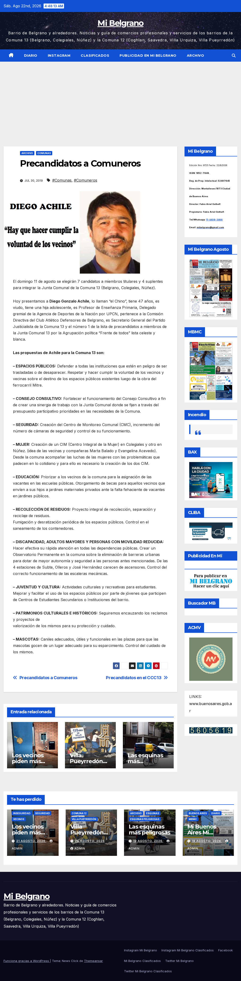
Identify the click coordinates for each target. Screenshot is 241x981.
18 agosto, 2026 (207, 841)
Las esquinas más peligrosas (149, 829)
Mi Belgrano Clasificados (142, 961)
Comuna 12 (79, 813)
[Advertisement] (120, 97)
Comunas (44, 153)
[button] (234, 55)
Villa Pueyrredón (84, 819)
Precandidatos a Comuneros (48, 677)
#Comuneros (85, 180)
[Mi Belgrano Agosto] (211, 288)
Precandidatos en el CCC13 (133, 677)
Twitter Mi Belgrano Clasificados (148, 971)
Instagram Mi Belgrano (140, 950)
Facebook (225, 950)
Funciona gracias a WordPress (27, 961)
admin (79, 848)
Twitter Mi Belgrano (179, 961)
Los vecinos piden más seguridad (28, 761)
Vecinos (18, 819)
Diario (30, 55)
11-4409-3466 (214, 219)
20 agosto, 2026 (90, 841)
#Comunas (62, 180)
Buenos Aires (198, 813)
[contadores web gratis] (211, 730)
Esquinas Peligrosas (144, 819)
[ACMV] (211, 658)
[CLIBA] (211, 531)
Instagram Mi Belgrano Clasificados (187, 950)
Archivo (195, 55)
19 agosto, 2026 (148, 841)
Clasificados (95, 55)
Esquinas (152, 813)
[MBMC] (211, 370)
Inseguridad (22, 813)
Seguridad (42, 813)
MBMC (193, 819)
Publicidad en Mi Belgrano (148, 55)
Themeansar (93, 961)
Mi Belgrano (120, 23)
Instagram (59, 55)
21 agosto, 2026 (31, 841)
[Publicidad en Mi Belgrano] (211, 580)
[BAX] (211, 479)
